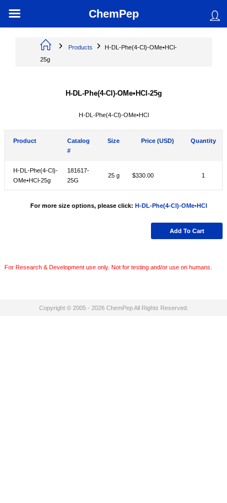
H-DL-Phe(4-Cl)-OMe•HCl (171, 205)
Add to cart (187, 231)
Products (80, 47)
